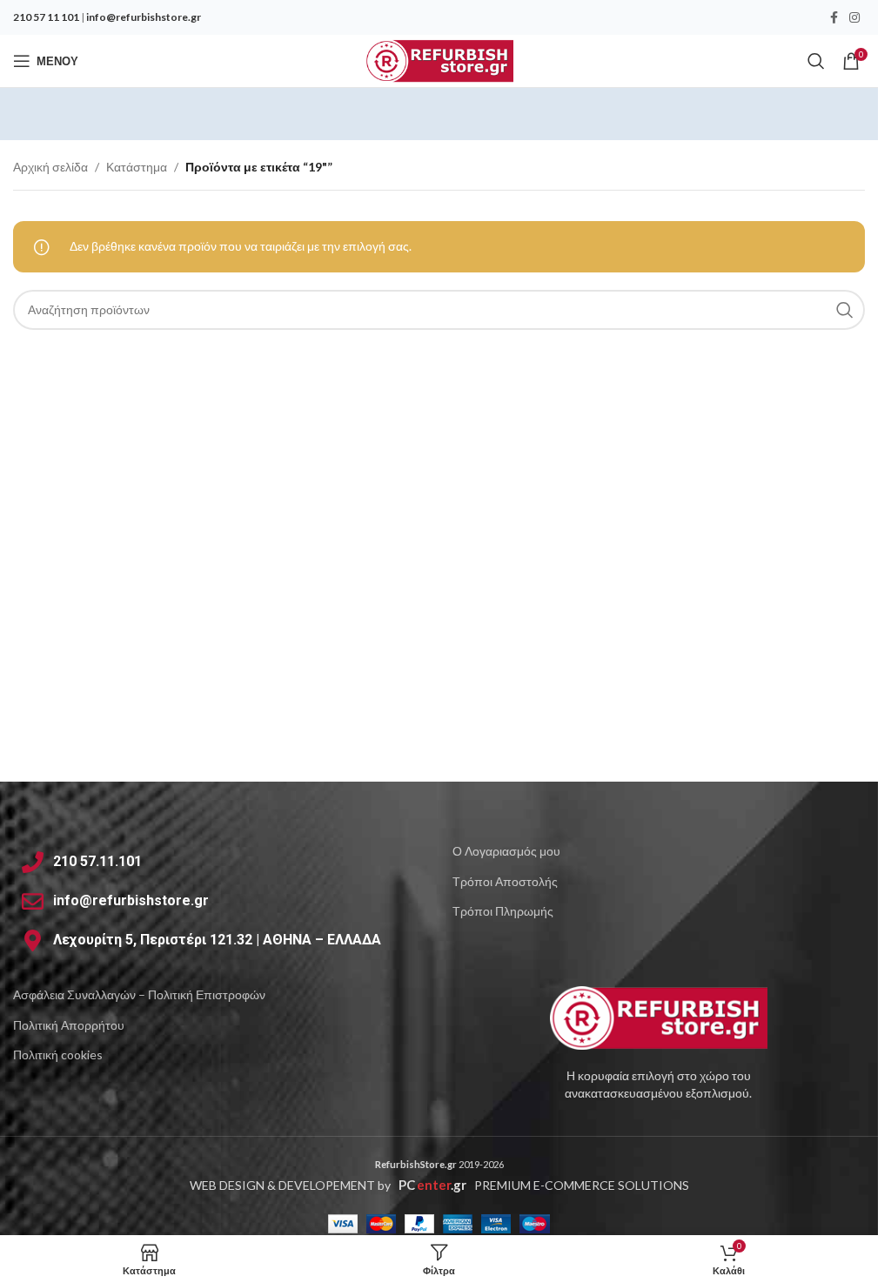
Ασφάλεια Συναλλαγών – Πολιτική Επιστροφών (139, 994)
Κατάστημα (136, 166)
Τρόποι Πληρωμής (502, 910)
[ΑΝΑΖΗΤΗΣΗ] (845, 310)
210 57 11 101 (46, 17)
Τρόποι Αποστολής (505, 881)
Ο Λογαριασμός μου (506, 850)
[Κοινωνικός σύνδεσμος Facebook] (833, 18)
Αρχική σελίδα (50, 166)
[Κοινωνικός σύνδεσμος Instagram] (854, 18)
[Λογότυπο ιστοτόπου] (439, 59)
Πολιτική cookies (58, 1054)
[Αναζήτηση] (816, 61)
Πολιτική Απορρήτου (68, 1025)
